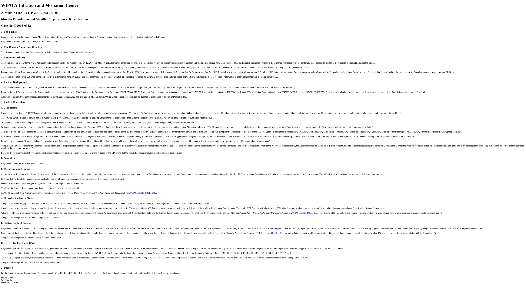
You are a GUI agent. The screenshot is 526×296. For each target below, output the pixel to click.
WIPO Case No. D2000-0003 (269, 233)
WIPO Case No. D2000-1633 (161, 258)
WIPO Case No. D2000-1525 (305, 213)
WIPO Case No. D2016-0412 (143, 193)
